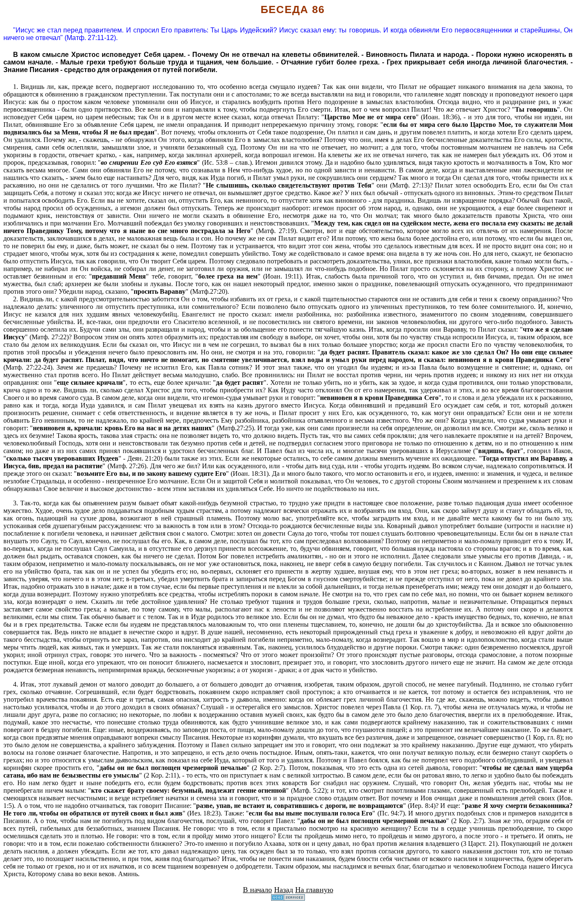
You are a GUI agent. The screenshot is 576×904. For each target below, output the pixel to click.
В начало (257, 889)
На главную (314, 889)
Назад (283, 889)
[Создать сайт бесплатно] (288, 898)
